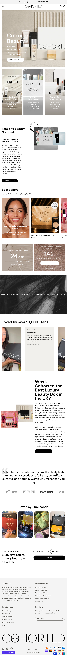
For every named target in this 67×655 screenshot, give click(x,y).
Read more (43, 451)
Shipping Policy (7, 619)
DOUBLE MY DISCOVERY (50, 263)
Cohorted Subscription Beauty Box (43, 235)
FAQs (3, 625)
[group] (33, 2)
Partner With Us (40, 587)
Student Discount (41, 590)
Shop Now (11, 111)
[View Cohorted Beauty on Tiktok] (7, 648)
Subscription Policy (8, 622)
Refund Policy (6, 614)
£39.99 (33, 237)
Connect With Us (41, 583)
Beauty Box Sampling (42, 598)
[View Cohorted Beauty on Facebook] (11, 648)
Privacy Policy (6, 611)
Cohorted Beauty (35, 652)
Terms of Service (7, 616)
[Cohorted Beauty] (33, 6)
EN (36, 649)
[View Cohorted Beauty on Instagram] (3, 648)
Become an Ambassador (43, 596)
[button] (60, 6)
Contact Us (39, 601)
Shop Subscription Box (17, 54)
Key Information (8, 607)
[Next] (65, 2)
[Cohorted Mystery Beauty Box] (46, 138)
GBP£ (30, 649)
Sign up (49, 557)
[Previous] (2, 2)
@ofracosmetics (13, 337)
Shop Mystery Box (15, 59)
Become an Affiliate (41, 593)
